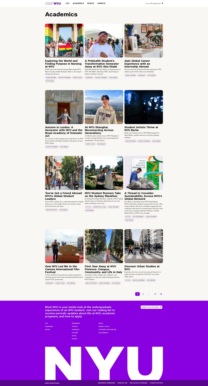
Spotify (74, 339)
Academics (78, 3)
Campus (101, 3)
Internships (89, 77)
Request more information (150, 307)
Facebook (75, 329)
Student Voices (77, 77)
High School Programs (138, 383)
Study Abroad (50, 81)
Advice (90, 3)
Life (67, 3)
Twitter (75, 326)
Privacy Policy (104, 326)
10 (155, 294)
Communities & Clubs (99, 207)
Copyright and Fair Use (107, 329)
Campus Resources (51, 210)
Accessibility (103, 333)
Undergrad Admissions (106, 383)
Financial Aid (122, 383)
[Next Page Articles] (161, 293)
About (101, 323)
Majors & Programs (64, 77)
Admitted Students (91, 283)
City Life (88, 207)
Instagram (76, 323)
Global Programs (51, 77)
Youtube (75, 333)
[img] (64, 41)
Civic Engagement (138, 216)
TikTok (74, 336)
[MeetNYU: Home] (53, 3)
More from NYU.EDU (52, 383)
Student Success (156, 383)
